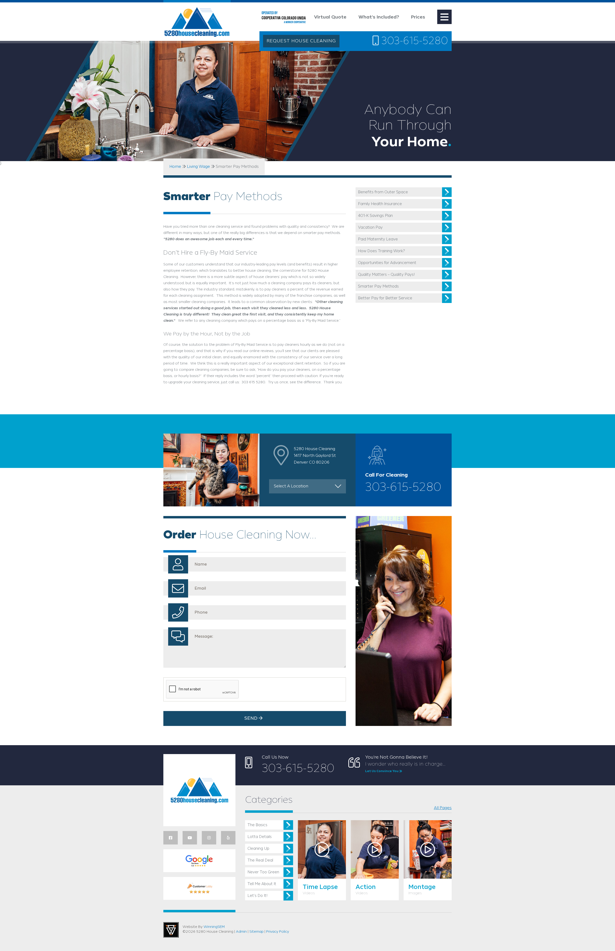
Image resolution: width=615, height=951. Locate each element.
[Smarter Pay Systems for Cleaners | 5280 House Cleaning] (197, 23)
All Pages (443, 808)
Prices (418, 17)
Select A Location (291, 486)
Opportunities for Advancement (387, 263)
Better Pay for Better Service (385, 298)
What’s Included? (378, 17)
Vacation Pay (370, 227)
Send (251, 718)
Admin (241, 931)
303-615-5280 (413, 41)
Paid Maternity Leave (378, 239)
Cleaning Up (258, 848)
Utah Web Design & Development (171, 930)
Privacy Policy (277, 931)
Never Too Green (263, 872)
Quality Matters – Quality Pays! (386, 275)
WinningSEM (214, 927)
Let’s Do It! (257, 896)
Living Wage (198, 167)
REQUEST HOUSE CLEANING (301, 41)
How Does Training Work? (381, 251)
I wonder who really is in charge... (405, 767)
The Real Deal (260, 860)
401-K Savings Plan (375, 216)
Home (175, 167)
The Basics (257, 825)
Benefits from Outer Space (383, 192)
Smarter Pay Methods (378, 286)
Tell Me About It (261, 884)
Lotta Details (259, 837)
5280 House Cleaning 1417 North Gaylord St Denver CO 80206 (315, 455)
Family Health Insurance (380, 204)
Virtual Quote (330, 17)
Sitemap (256, 931)
